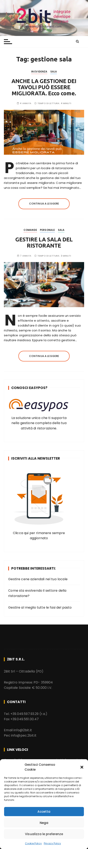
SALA (53, 71)
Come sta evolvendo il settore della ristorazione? (37, 593)
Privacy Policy (52, 843)
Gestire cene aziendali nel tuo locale (38, 579)
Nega (44, 823)
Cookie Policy (33, 843)
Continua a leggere (44, 204)
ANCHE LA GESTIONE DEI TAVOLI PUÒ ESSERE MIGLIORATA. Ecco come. (43, 87)
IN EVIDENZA (39, 71)
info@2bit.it (23, 730)
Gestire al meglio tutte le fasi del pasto (40, 607)
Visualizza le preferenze (44, 834)
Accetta (43, 811)
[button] (82, 767)
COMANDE (30, 230)
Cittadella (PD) (31, 671)
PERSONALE (47, 230)
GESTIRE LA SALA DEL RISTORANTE (44, 242)
